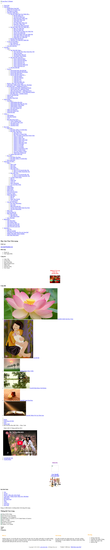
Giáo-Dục (6, 7)
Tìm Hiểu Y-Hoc (14, 124)
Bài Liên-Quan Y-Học (12, 119)
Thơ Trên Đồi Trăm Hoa (16, 57)
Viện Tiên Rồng (11, 220)
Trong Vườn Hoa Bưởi (19, 59)
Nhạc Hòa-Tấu (14, 168)
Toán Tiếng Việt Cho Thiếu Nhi (22, 36)
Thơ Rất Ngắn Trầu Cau (20, 54)
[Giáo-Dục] (9, 7)
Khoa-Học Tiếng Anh (19, 24)
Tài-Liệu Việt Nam (12, 202)
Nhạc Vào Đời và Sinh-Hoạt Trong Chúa (24, 135)
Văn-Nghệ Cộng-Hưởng (20, 56)
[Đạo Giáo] (9, 127)
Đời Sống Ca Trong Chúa (20, 134)
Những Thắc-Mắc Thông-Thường (15, 233)
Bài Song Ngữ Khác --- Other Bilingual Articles (22, 92)
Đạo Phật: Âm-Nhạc (15, 157)
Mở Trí (12, 197)
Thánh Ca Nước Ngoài (19, 150)
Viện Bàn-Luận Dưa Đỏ (13, 225)
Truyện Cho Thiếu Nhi (19, 33)
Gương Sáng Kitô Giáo (16, 154)
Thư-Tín (9, 229)
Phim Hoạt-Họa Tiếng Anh (20, 18)
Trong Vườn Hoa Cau (19, 63)
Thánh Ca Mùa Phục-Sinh (20, 142)
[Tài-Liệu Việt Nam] (17, 202)
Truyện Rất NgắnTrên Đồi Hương (19, 72)
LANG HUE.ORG (44, 547)
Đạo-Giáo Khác (11, 160)
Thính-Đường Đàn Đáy (16, 102)
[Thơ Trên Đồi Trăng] (21, 50)
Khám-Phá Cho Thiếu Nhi (20, 37)
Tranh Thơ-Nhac (18, 53)
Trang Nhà (6, 5)
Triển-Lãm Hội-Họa (12, 109)
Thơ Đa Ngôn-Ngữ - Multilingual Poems (20, 88)
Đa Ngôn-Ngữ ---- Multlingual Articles (17, 86)
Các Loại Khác (14, 200)
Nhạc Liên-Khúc (14, 183)
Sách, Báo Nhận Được (13, 235)
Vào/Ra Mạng (7, 459)
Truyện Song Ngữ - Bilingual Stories (19, 89)
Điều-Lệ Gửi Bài (11, 231)
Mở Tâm (12, 196)
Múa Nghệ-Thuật (11, 213)
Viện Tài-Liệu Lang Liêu (13, 226)
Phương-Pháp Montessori (16, 38)
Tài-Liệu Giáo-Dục (12, 46)
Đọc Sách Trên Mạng (15, 203)
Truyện (9, 69)
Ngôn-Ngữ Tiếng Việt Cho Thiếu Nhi (23, 34)
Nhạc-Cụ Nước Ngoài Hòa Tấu (22, 171)
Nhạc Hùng (13, 167)
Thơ (8, 49)
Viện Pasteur (10, 115)
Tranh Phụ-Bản (11, 112)
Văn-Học (6, 47)
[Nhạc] (10, 163)
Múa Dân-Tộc (14, 215)
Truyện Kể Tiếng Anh (19, 17)
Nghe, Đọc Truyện (15, 199)
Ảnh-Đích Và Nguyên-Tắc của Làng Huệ (17, 232)
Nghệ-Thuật (7, 99)
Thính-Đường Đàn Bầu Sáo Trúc (18, 103)
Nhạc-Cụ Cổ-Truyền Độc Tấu (21, 174)
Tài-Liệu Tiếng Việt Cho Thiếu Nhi (19, 27)
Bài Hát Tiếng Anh (18, 15)
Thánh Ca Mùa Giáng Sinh (20, 140)
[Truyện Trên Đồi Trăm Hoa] (25, 75)
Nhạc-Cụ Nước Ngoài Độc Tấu (22, 176)
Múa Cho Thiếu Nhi (19, 28)
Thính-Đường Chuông (16, 106)
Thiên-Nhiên (10, 187)
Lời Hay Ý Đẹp (11, 193)
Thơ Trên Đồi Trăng (15, 50)
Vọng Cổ (12, 181)
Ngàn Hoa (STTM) (9, 161)
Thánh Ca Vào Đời (18, 145)
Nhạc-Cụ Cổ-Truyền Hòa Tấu (21, 170)
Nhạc (8, 163)
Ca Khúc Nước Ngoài (16, 177)
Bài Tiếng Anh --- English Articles (19, 93)
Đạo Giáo (6, 127)
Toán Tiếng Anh (18, 21)
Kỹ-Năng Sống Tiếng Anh (20, 23)
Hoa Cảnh (13, 205)
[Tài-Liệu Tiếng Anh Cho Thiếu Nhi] (29, 14)
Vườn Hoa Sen (17, 79)
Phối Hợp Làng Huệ (76, 547)
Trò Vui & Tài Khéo (12, 192)
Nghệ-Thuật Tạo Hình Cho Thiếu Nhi (23, 31)
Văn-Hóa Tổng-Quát (12, 98)
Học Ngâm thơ (14, 43)
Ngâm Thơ (13, 180)
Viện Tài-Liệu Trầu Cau (13, 223)
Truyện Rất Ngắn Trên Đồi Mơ (18, 70)
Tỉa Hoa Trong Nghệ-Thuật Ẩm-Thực (20, 207)
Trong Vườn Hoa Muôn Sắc (21, 64)
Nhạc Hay (13, 166)
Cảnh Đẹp (9, 186)
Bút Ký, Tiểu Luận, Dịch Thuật (15, 83)
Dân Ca (12, 179)
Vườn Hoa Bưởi (18, 76)
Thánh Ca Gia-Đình (19, 147)
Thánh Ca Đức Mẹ (18, 137)
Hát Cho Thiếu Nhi (18, 30)
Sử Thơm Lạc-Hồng (12, 11)
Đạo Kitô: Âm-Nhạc (15, 131)
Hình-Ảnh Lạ (10, 190)
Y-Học (6, 114)
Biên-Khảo (7, 219)
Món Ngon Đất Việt (15, 206)
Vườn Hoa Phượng (18, 77)
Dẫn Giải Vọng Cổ (15, 44)
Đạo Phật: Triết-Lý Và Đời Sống (18, 158)
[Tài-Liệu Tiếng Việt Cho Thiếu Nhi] (29, 27)
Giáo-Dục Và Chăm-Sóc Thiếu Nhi (19, 40)
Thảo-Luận (10, 96)
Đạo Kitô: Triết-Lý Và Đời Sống (18, 129)
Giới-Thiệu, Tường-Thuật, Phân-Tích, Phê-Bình (19, 85)
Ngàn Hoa (6, 503)
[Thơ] (9, 49)
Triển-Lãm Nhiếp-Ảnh (13, 111)
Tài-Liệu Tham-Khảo (15, 209)
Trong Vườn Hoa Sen (19, 62)
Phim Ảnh (9, 210)
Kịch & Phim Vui (11, 212)
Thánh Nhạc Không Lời (20, 153)
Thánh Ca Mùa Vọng (19, 138)
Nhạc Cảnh (13, 164)
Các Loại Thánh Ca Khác (20, 151)
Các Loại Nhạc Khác (15, 184)
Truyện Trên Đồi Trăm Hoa (17, 75)
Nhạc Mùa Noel (18, 132)
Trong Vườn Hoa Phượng (20, 60)
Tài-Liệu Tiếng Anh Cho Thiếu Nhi (19, 14)
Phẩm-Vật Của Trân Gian (13, 10)
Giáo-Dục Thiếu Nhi (12, 12)
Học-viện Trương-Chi (15, 108)
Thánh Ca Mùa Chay (19, 141)
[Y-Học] (8, 114)
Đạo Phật (9, 155)
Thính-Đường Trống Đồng (17, 105)
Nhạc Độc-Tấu (14, 173)
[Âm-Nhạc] (12, 101)
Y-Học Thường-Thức (15, 121)
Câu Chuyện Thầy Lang (16, 122)
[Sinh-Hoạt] (9, 228)
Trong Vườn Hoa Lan (19, 66)
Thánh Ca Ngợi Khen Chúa (21, 148)
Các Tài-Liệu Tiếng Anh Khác (21, 25)
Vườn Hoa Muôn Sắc (19, 82)
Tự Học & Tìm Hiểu (12, 41)
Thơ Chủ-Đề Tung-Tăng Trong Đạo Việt (24, 51)
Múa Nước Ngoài (14, 216)
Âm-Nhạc (9, 101)
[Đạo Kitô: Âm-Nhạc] (21, 131)
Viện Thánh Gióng (12, 222)
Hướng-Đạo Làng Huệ (13, 8)
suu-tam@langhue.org (7, 247)
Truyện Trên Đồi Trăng (16, 73)
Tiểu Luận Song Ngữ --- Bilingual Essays (20, 90)
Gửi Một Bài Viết (8, 458)
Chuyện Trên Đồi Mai (12, 95)
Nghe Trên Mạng (11, 194)
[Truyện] (11, 69)
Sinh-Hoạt (6, 228)
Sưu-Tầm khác (11, 218)
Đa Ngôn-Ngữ (7, 499)
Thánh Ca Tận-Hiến (19, 144)
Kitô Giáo (9, 128)
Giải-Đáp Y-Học (14, 125)
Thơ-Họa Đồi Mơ (14, 67)
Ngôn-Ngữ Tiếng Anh (19, 20)
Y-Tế (8, 118)
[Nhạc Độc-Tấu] (18, 173)
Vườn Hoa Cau (17, 80)
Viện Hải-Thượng (11, 116)
